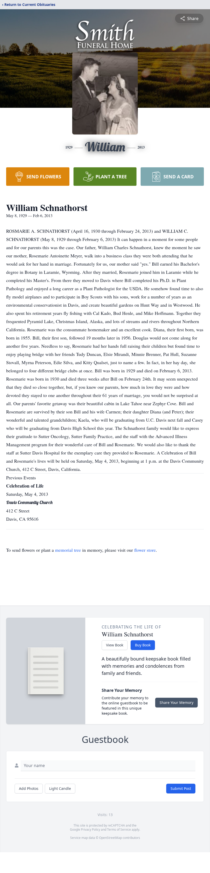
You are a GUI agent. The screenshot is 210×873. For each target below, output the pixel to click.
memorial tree (68, 550)
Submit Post (181, 788)
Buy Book (143, 645)
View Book (114, 645)
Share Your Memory (176, 702)
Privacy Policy (90, 829)
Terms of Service (119, 829)
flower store (145, 550)
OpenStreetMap (110, 838)
